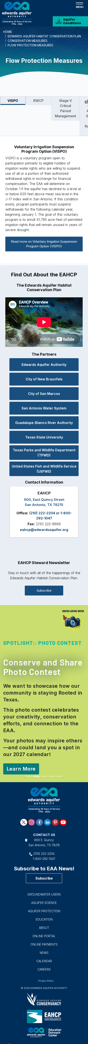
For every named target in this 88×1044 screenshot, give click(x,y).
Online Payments (44, 924)
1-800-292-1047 (44, 839)
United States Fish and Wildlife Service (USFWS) (44, 469)
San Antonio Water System (44, 408)
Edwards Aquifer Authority (44, 364)
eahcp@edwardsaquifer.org (44, 530)
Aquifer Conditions (72, 21)
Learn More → (23, 749)
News (44, 933)
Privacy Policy (46, 960)
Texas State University (44, 437)
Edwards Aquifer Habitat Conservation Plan (44, 36)
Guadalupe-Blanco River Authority (44, 423)
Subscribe (44, 590)
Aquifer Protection (44, 891)
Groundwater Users (44, 874)
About (44, 908)
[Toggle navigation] (79, 5)
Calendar (44, 941)
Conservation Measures (27, 41)
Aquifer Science (44, 883)
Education (44, 899)
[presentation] (86, 102)
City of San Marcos (44, 394)
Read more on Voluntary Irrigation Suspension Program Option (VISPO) (44, 243)
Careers (44, 949)
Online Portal (44, 916)
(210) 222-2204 (44, 834)
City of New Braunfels (44, 379)
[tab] (12, 100)
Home (7, 32)
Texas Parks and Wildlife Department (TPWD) (44, 452)
